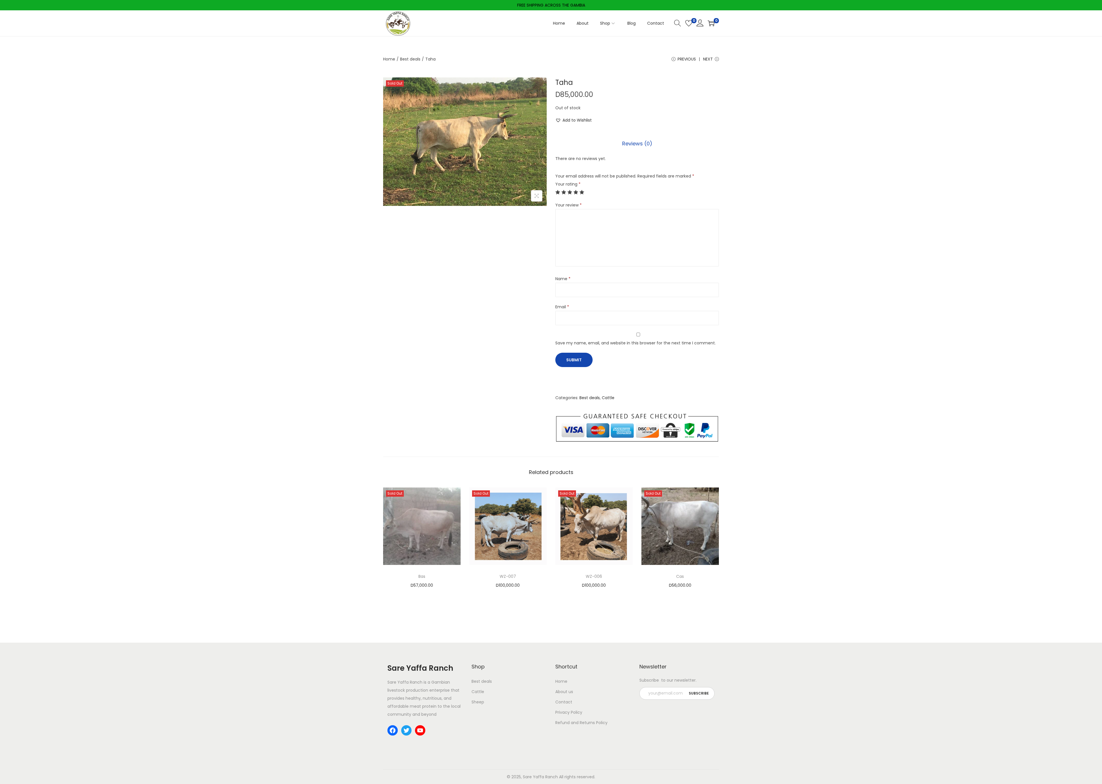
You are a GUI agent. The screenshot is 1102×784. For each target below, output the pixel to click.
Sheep (478, 702)
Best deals (410, 59)
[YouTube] (420, 730)
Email (562, 307)
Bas (421, 576)
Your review (568, 205)
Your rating (568, 184)
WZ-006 (594, 576)
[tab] (637, 144)
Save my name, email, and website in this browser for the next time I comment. (635, 343)
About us (564, 692)
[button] (573, 120)
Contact (563, 702)
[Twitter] (406, 730)
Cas (680, 576)
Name (563, 279)
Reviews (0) (637, 143)
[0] (688, 23)
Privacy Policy (568, 712)
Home (389, 59)
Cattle (608, 398)
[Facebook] (392, 730)
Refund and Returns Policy (581, 723)
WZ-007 (508, 576)
